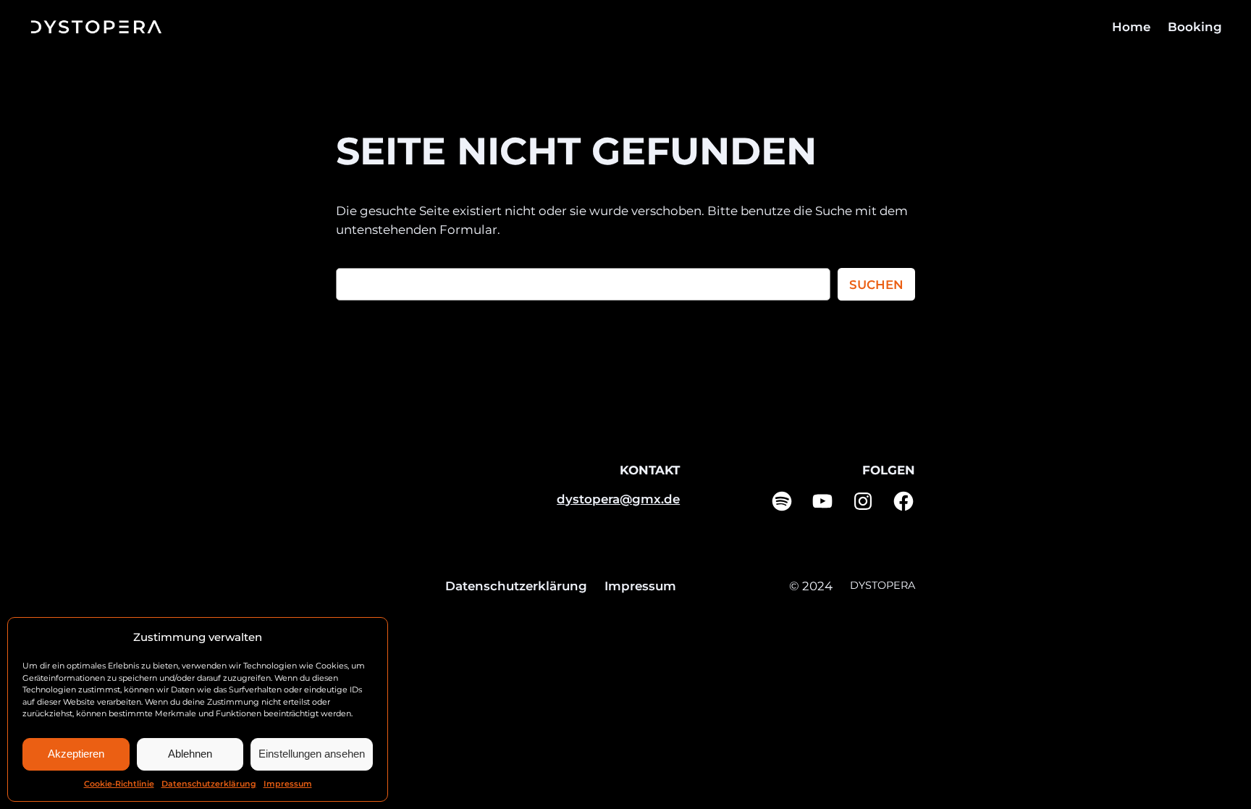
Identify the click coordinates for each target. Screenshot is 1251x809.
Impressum (288, 784)
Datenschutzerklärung (208, 784)
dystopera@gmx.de (618, 499)
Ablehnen (190, 753)
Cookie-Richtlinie (119, 784)
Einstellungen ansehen (311, 753)
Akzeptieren (76, 753)
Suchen (876, 284)
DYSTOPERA (882, 585)
